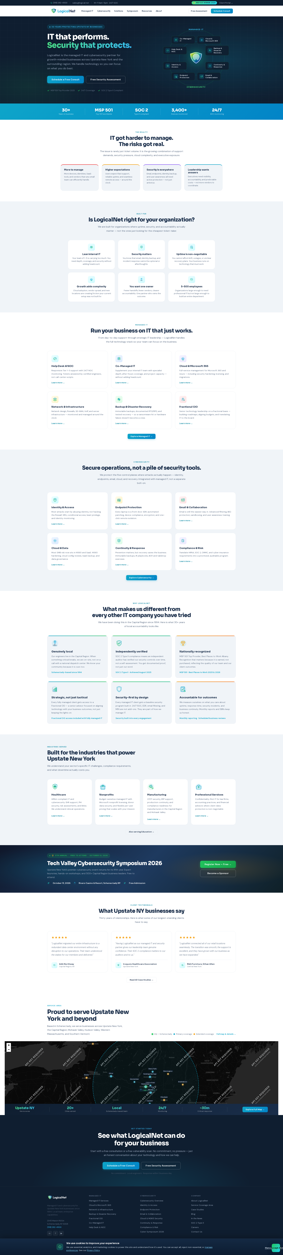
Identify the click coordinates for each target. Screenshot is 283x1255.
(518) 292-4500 (60, 2)
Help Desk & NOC (97, 1227)
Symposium (132, 11)
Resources (147, 11)
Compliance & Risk (149, 1227)
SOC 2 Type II (197, 1223)
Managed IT (87, 11)
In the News (196, 1218)
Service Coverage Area (202, 1205)
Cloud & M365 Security (151, 1218)
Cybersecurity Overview (151, 1200)
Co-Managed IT (96, 1223)
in (49, 1233)
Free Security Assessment (106, 79)
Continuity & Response (151, 1223)
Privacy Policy (93, 1250)
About (159, 11)
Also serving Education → (141, 832)
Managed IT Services (98, 1200)
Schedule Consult (222, 11)
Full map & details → (226, 1034)
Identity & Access (148, 1205)
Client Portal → (226, 3)
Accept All (276, 1248)
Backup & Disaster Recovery (102, 1214)
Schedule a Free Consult (65, 79)
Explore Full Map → (255, 1109)
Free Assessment (199, 11)
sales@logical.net (81, 3)
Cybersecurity (103, 11)
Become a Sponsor (218, 873)
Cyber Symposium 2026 (152, 1231)
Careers (195, 1227)
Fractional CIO (96, 1218)
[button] (151, 1093)
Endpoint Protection (150, 1209)
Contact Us (196, 1231)
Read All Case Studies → (141, 980)
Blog (193, 1214)
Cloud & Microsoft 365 (100, 1205)
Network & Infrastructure (101, 1209)
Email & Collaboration (150, 1214)
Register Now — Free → (218, 864)
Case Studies (197, 1209)
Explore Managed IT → (142, 436)
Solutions (118, 11)
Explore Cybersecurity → (141, 577)
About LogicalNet (199, 1200)
